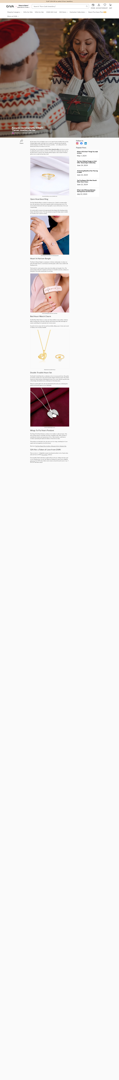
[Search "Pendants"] (87, 6)
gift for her (32, 460)
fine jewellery (45, 454)
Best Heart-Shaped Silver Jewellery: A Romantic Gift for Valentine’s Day (50, 446)
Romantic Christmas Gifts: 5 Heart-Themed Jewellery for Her (27, 129)
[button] (14, 12)
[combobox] (60, 6)
